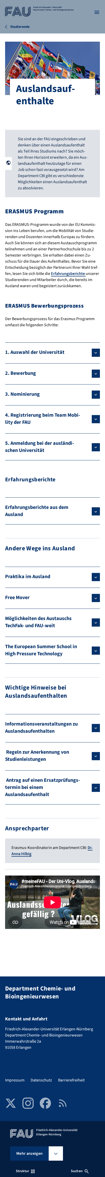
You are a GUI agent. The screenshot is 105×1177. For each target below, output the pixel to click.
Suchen (77, 1171)
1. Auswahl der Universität (34, 352)
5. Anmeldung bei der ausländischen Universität (39, 447)
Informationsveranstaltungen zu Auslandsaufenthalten (41, 727)
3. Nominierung (22, 394)
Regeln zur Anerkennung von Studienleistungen (37, 756)
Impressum (14, 1080)
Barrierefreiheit (71, 1080)
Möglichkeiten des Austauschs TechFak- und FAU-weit (38, 622)
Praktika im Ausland (27, 576)
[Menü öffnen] (96, 12)
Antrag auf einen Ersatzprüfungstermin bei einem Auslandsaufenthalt (42, 787)
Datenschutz (41, 1080)
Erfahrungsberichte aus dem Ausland (36, 511)
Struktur (22, 1171)
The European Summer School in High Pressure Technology (41, 650)
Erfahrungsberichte (68, 273)
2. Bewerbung (20, 373)
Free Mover (17, 597)
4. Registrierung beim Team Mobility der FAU (42, 419)
